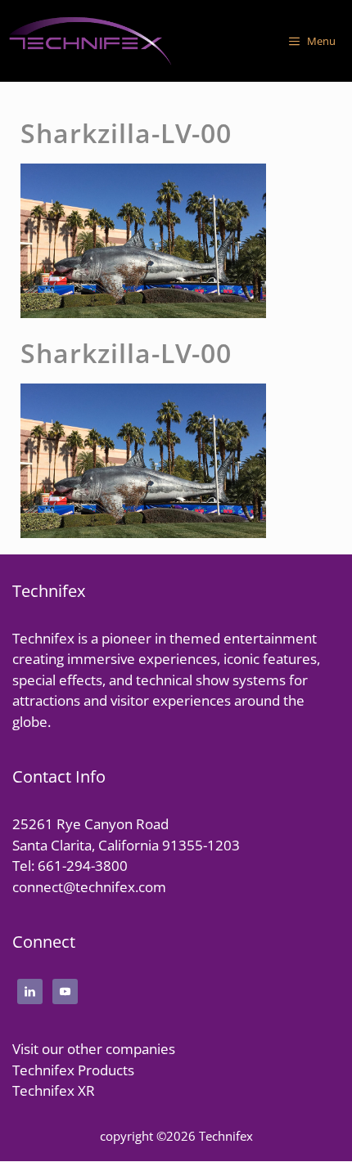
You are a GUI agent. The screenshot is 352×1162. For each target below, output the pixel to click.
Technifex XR (53, 1090)
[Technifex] (90, 41)
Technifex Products (73, 1070)
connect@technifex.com (89, 886)
